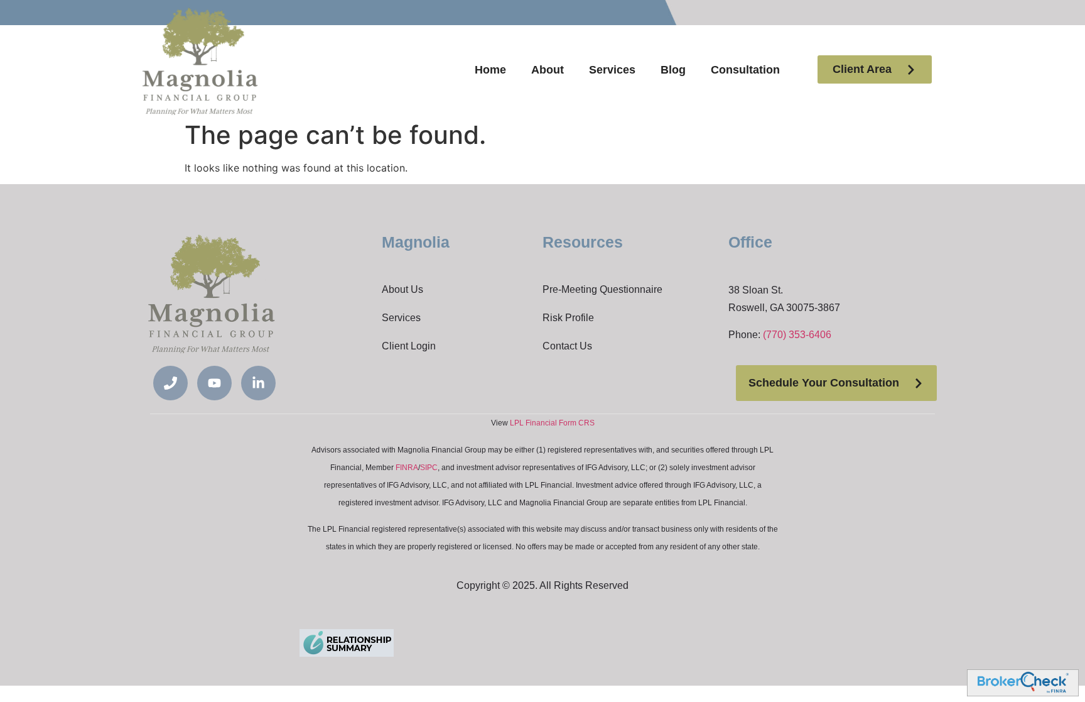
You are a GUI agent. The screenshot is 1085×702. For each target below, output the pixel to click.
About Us (402, 289)
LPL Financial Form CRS (552, 423)
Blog (673, 69)
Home (490, 69)
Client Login (409, 346)
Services (612, 69)
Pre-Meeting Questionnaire (602, 289)
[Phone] (170, 383)
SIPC (429, 467)
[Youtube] (214, 383)
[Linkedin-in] (258, 383)
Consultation (745, 69)
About (547, 69)
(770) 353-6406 (797, 334)
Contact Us (567, 346)
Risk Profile (568, 317)
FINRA (407, 467)
